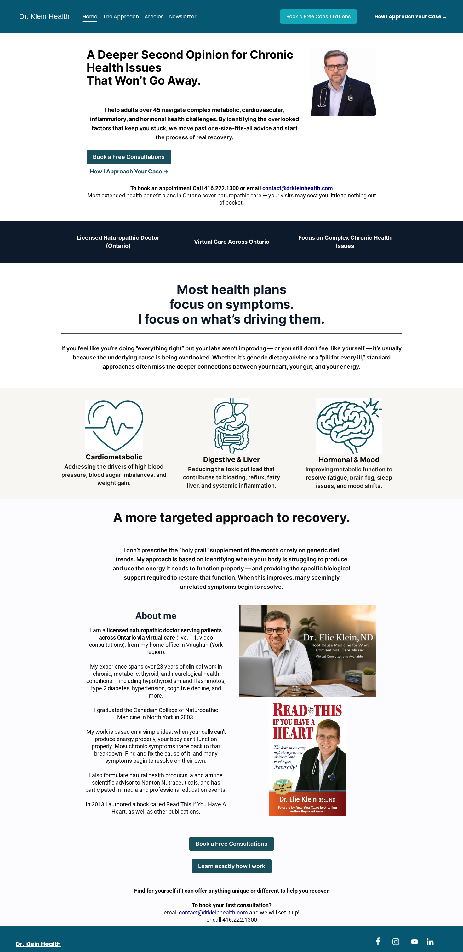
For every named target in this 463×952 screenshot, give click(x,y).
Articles (154, 16)
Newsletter (183, 16)
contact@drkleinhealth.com (213, 912)
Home (90, 16)
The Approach (121, 16)
